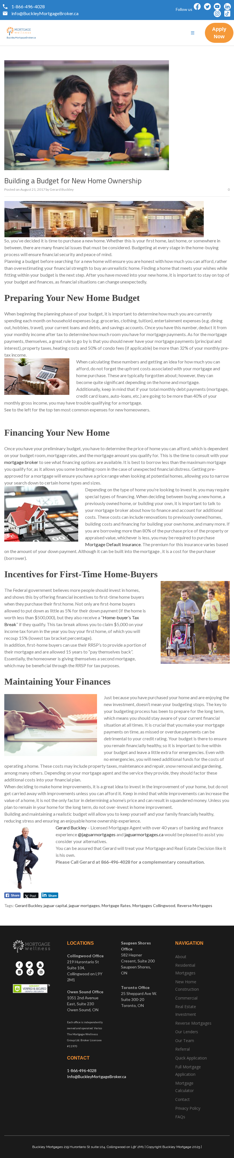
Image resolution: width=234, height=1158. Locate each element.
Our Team (184, 1040)
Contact (182, 1099)
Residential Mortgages (185, 969)
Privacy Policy (187, 1108)
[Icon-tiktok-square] (227, 13)
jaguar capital (55, 905)
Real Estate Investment (185, 1010)
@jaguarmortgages (97, 834)
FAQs (180, 1116)
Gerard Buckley (62, 189)
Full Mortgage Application (188, 1070)
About (180, 956)
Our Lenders (186, 1031)
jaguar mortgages (84, 905)
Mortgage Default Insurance (113, 544)
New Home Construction (187, 985)
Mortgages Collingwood (153, 905)
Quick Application (191, 1058)
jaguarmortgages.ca (144, 834)
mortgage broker (21, 462)
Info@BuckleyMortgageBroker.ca (96, 1076)
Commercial (186, 998)
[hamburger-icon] (192, 33)
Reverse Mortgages (194, 905)
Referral (182, 1049)
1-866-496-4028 (81, 1070)
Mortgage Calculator (184, 1086)
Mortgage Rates (116, 905)
